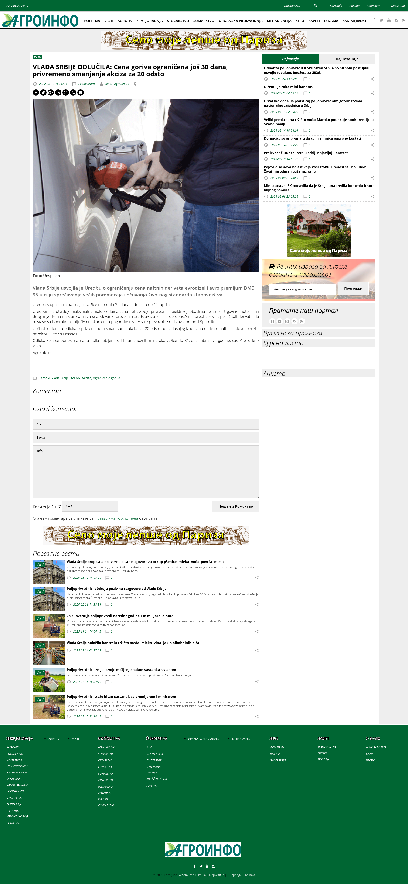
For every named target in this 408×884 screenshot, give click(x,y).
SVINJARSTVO (105, 754)
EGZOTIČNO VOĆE (17, 772)
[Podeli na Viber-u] (73, 92)
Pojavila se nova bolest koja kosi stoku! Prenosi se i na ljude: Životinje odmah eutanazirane (315, 169)
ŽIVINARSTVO (105, 780)
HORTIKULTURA (15, 791)
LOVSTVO (151, 785)
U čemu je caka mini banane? (289, 86)
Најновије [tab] (290, 58)
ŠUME (149, 747)
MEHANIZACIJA (279, 20)
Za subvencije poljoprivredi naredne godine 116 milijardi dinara (120, 615)
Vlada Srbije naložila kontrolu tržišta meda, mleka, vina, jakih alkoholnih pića (133, 642)
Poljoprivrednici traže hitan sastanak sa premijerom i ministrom (121, 696)
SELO (300, 20)
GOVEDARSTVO (106, 747)
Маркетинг (216, 875)
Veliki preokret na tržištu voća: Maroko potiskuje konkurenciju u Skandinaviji (319, 121)
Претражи (353, 288)
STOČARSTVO (178, 20)
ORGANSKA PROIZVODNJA (241, 20)
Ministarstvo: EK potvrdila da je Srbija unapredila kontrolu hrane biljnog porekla (319, 187)
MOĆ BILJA (323, 759)
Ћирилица (398, 6)
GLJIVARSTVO (14, 823)
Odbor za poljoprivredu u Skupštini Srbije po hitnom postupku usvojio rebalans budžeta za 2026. (317, 70)
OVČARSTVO (105, 760)
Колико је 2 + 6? (47, 506)
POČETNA (92, 20)
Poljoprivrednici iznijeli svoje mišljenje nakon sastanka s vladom (121, 669)
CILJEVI (369, 754)
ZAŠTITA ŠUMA (154, 760)
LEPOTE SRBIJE (278, 760)
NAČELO (370, 760)
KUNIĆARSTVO (106, 805)
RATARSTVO (13, 747)
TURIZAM (275, 754)
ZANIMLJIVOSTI (355, 20)
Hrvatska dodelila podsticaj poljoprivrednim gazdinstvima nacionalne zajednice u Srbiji (313, 103)
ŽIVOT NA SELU (278, 747)
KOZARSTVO (105, 767)
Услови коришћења (192, 875)
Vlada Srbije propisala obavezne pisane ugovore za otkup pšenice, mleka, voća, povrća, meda (145, 561)
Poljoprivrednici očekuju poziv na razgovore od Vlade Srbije (116, 588)
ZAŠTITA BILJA (14, 804)
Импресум (234, 875)
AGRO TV (125, 20)
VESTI (108, 20)
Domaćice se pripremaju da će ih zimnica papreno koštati (312, 138)
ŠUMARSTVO (203, 20)
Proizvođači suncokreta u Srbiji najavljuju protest (306, 152)
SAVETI (314, 20)
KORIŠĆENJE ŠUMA (156, 779)
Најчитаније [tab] (347, 58)
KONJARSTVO (105, 773)
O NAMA (331, 20)
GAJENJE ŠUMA (154, 754)
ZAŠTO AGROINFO (376, 747)
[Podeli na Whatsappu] (65, 92)
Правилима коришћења (116, 518)
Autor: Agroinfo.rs (116, 84)
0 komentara (86, 84)
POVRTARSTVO (15, 754)
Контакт (250, 875)
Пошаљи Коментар (235, 506)
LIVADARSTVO (14, 798)
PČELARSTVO (105, 787)
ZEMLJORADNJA (150, 20)
